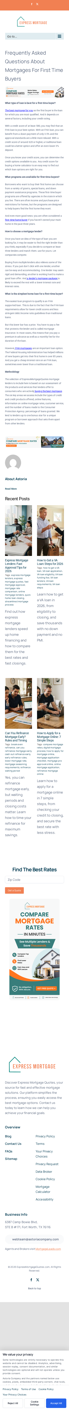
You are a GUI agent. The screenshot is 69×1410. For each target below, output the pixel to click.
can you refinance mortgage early (18, 749)
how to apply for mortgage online (50, 752)
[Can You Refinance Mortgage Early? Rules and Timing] (18, 703)
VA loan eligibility (45, 574)
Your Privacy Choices (14, 1394)
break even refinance (14, 746)
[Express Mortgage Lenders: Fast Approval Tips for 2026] (18, 530)
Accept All (56, 1403)
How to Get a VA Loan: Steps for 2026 (50, 562)
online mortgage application (49, 766)
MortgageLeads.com (48, 1249)
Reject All (13, 1403)
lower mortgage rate (15, 760)
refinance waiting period (18, 769)
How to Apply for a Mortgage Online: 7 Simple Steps (49, 736)
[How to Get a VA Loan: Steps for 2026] (50, 530)
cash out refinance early (17, 754)
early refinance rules (16, 757)
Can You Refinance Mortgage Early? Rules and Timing (17, 736)
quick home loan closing (17, 596)
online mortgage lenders (15, 593)
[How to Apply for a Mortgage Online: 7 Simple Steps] (50, 703)
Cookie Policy (46, 1389)
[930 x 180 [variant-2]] (34, 438)
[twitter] (37, 1279)
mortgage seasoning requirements (16, 766)
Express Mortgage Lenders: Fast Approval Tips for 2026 (16, 565)
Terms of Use (28, 1389)
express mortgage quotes (14, 580)
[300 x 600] (34, 900)
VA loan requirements (45, 582)
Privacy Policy (10, 1389)
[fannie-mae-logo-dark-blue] (32, 1054)
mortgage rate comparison (12, 590)
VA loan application (52, 570)
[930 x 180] (34, 88)
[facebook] (31, 1279)
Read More (11, 488)
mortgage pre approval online (49, 762)
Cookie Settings (34, 1403)
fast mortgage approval (16, 583)
